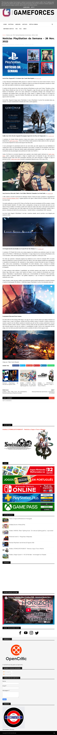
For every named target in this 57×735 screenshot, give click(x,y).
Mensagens (7, 672)
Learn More (26, 7)
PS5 (14, 35)
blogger (51, 397)
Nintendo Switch (8, 28)
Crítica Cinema (33, 24)
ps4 (11, 35)
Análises (17, 24)
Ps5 (17, 28)
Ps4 (20, 28)
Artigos (24, 24)
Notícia (8, 35)
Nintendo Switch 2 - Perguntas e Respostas (20, 536)
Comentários (7, 674)
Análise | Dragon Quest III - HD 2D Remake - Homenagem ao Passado (27, 554)
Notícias (11, 24)
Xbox (24, 28)
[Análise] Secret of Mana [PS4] (17, 524)
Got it (32, 7)
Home (5, 24)
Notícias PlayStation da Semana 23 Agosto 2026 (10, 383)
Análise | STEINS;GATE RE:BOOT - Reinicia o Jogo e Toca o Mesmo (45, 384)
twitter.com (38, 78)
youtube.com (51, 136)
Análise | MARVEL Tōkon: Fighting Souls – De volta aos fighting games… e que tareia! (28, 384)
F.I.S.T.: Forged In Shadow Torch (11, 198)
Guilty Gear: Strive (13, 140)
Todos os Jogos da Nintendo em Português (20, 518)
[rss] (54, 733)
